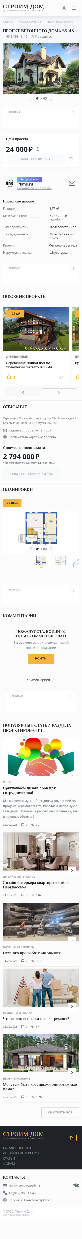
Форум (9, 1163)
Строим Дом (24, 8)
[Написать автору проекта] (72, 183)
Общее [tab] (12, 503)
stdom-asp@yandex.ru (25, 1186)
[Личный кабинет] (64, 8)
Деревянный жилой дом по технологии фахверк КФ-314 (29, 365)
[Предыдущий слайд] (23, 392)
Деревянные (17, 357)
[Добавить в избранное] (71, 159)
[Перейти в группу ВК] (76, 1185)
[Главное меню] (74, 8)
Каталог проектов (18, 1148)
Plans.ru (25, 184)
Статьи (9, 1158)
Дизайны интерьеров (21, 1153)
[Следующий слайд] (59, 392)
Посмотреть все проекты (34, 188)
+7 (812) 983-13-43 (22, 1193)
